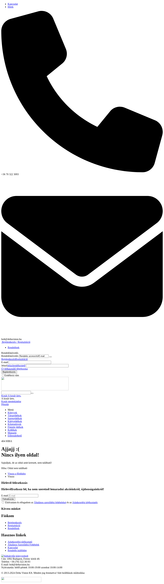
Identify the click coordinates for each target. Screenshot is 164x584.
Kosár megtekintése (11, 401)
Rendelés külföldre (17, 550)
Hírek (10, 6)
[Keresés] (32, 393)
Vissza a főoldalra (17, 473)
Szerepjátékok (15, 418)
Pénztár (5, 404)
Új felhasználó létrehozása (14, 368)
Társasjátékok (15, 415)
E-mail (4, 362)
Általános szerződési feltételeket (50, 502)
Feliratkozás (8, 499)
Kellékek (12, 430)
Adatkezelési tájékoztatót (84, 502)
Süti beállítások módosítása (71, 573)
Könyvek (12, 412)
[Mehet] (50, 356)
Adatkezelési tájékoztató (20, 541)
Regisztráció (21, 359)
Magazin (12, 432)
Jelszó (4, 365)
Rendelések (13, 347)
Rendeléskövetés (9, 356)
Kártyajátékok (15, 421)
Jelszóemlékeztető (16, 365)
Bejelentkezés (8, 359)
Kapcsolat (13, 4)
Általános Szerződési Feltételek (23, 544)
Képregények (14, 424)
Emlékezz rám (11, 375)
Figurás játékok (15, 427)
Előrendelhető (15, 435)
